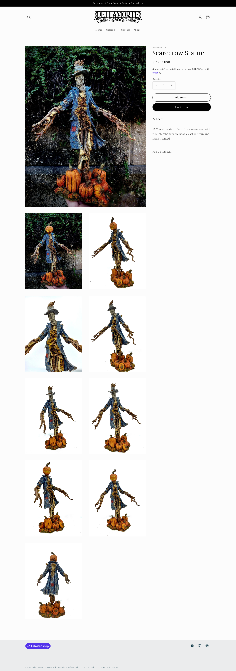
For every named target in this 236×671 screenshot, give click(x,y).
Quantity (157, 78)
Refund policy (74, 667)
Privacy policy (90, 667)
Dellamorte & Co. (39, 667)
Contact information (109, 667)
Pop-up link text (162, 151)
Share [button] (159, 118)
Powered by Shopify (56, 667)
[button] (29, 17)
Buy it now (181, 106)
